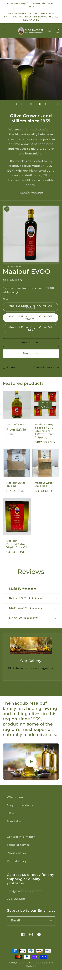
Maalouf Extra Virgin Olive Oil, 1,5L (31, 328)
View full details (44, 367)
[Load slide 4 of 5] (35, 104)
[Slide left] (23, 687)
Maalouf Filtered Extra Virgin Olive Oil (16, 544)
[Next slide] (45, 104)
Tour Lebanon (16, 821)
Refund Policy (16, 861)
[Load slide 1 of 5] (22, 104)
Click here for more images (28, 668)
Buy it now (31, 353)
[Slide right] (39, 687)
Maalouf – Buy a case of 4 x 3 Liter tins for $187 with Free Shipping (45, 431)
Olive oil (12, 813)
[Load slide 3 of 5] (31, 104)
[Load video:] (31, 761)
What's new (15, 797)
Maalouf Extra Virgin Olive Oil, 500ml (31, 307)
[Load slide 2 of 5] (26, 104)
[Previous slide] (16, 104)
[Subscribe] (51, 920)
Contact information (21, 836)
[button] (4, 31)
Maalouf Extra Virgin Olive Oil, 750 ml (31, 318)
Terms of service (18, 844)
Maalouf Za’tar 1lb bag (15, 484)
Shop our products (20, 805)
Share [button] (11, 367)
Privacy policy (16, 853)
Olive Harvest (22, 963)
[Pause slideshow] (58, 104)
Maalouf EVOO (16, 424)
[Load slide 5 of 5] (40, 104)
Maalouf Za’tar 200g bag (44, 484)
